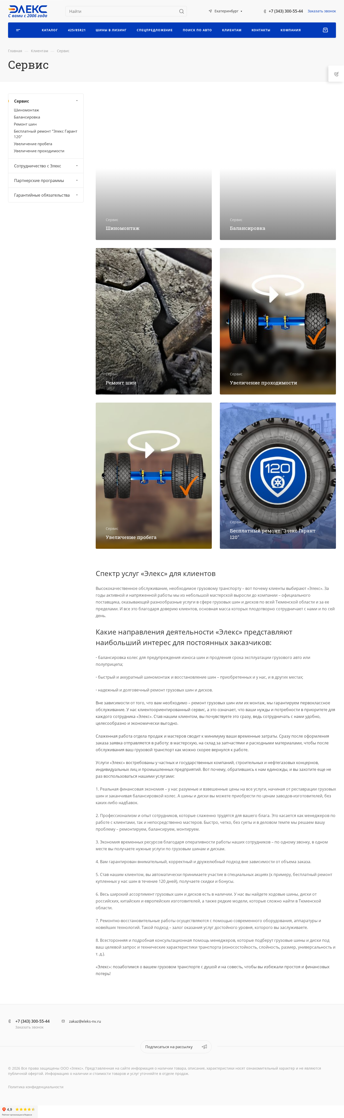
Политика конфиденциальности (35, 1086)
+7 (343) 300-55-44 (286, 11)
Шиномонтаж (26, 109)
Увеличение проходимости (39, 150)
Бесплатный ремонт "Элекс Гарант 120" (45, 134)
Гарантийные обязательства (42, 195)
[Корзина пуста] (325, 30)
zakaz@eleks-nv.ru (85, 1021)
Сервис (21, 101)
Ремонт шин (25, 124)
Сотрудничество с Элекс (37, 165)
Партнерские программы (39, 180)
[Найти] (183, 11)
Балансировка (27, 116)
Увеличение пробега (33, 143)
